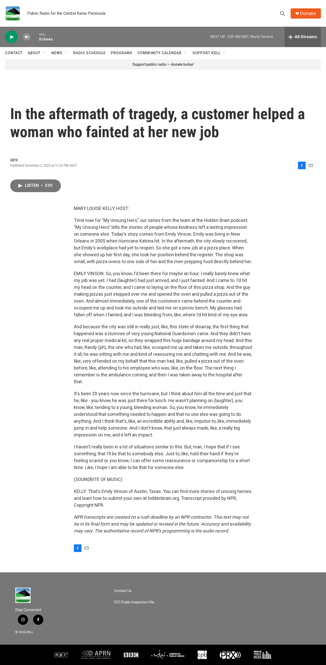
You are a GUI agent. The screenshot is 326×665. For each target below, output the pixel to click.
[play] (11, 37)
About (34, 53)
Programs (121, 53)
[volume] (26, 37)
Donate (308, 13)
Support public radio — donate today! (163, 64)
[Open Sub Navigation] (44, 53)
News (56, 53)
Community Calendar (160, 53)
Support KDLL (207, 53)
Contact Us (123, 591)
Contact (14, 53)
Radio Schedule (89, 53)
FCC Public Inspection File (134, 602)
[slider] (35, 36)
